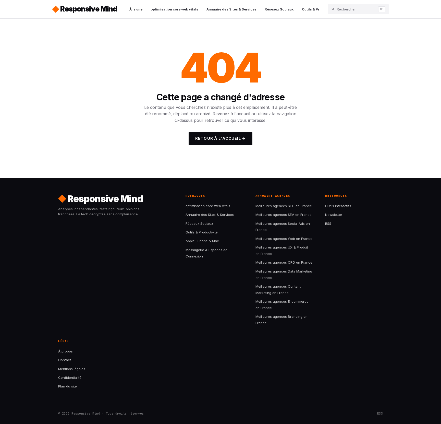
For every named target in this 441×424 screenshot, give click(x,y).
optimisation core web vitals (174, 9)
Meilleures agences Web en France (283, 239)
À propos (65, 351)
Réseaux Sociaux (279, 9)
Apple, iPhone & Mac (202, 241)
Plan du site (67, 386)
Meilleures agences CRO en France (283, 262)
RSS (328, 223)
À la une (135, 9)
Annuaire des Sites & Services (231, 9)
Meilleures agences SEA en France (283, 215)
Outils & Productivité (319, 9)
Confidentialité (69, 377)
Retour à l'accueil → (220, 138)
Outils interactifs (338, 206)
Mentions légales (71, 369)
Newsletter (333, 215)
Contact (64, 360)
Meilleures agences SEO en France (283, 206)
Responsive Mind (88, 9)
